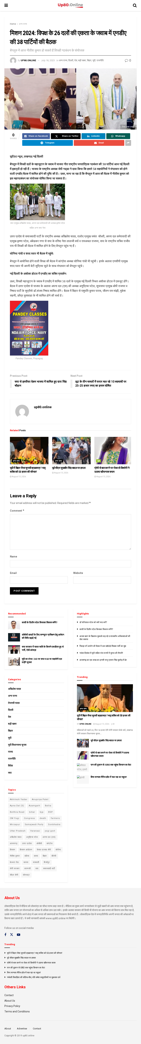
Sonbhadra (54, 824)
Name (13, 556)
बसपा (36, 856)
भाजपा (26, 862)
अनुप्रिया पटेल (32, 837)
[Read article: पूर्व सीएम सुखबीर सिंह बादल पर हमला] (71, 450)
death (43, 818)
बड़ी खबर (82, 60)
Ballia (48, 805)
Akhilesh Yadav (18, 799)
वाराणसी (27, 868)
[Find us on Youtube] (18, 935)
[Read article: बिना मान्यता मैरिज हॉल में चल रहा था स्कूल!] (83, 779)
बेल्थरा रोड (14, 862)
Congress (29, 818)
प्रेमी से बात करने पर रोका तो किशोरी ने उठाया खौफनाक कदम (31, 962)
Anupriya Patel (40, 799)
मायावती (36, 862)
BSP (50, 812)
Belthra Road (17, 812)
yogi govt (50, 831)
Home (13, 24)
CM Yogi (14, 818)
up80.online (28, 60)
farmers (55, 818)
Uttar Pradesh (18, 831)
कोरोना (58, 850)
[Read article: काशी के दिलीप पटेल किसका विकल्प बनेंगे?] (14, 625)
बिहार (89, 60)
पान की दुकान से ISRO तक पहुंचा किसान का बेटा (111, 764)
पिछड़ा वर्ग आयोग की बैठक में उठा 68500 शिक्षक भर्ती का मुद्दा (102, 646)
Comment (17, 510)
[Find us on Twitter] (11, 935)
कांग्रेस (50, 843)
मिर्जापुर (47, 862)
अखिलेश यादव (14, 688)
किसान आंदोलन (26, 850)
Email (13, 573)
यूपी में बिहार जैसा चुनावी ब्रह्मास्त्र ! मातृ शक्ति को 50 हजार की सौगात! (34, 953)
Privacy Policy (12, 1006)
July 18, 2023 (48, 60)
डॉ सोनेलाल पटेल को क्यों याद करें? (93, 622)
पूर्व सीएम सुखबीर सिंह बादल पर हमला (69, 468)
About (7, 1028)
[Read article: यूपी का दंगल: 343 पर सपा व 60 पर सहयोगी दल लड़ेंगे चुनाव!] (14, 661)
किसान (12, 850)
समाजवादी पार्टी (49, 868)
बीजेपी (54, 856)
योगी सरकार (15, 868)
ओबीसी (39, 843)
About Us (9, 1000)
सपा (10, 772)
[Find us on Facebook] (5, 935)
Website (78, 573)
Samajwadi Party (34, 824)
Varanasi (35, 831)
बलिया (27, 856)
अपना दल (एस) (49, 837)
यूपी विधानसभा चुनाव (17, 744)
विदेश (10, 765)
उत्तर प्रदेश (27, 843)
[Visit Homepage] (70, 5)
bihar (32, 812)
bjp (42, 812)
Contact (9, 995)
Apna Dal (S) (17, 805)
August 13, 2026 (19, 477)
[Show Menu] (6, 5)
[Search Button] (135, 5)
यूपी (94, 60)
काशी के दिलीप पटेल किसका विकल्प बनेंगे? (39, 622)
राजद (10, 751)
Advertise (22, 1028)
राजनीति (100, 60)
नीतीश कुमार (15, 856)
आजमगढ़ (13, 843)
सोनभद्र (26, 875)
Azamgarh (34, 805)
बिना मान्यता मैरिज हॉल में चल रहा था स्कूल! (109, 777)
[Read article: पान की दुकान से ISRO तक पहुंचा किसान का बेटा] (83, 767)
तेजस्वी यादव (14, 702)
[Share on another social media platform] (128, 143)
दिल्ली (70, 60)
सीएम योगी (14, 875)
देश (75, 60)
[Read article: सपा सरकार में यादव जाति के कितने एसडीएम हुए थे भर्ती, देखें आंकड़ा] (14, 649)
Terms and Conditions (17, 1011)
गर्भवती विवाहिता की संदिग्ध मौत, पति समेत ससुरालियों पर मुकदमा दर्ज (33, 977)
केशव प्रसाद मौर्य (44, 850)
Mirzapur (15, 824)
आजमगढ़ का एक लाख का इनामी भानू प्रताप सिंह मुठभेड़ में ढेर (103, 660)
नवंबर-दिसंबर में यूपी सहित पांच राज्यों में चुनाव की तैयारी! (101, 653)
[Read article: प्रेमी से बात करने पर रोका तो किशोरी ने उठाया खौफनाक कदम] (113, 450)
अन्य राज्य (23, 24)
